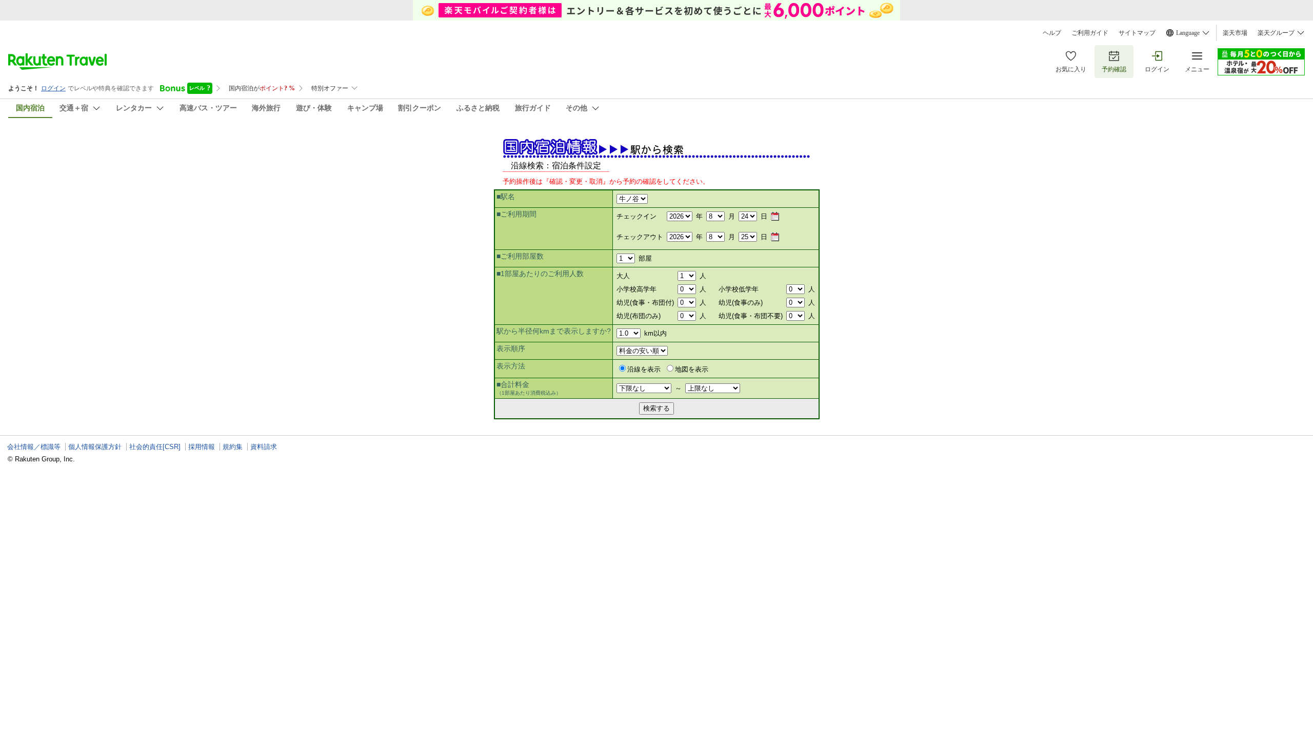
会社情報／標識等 (34, 447)
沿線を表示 (644, 369)
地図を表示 (691, 369)
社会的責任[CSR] (155, 447)
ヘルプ (1052, 32)
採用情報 (201, 447)
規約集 (233, 447)
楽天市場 (1235, 32)
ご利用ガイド (1089, 32)
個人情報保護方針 (95, 447)
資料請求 (263, 447)
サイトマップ (1137, 32)
